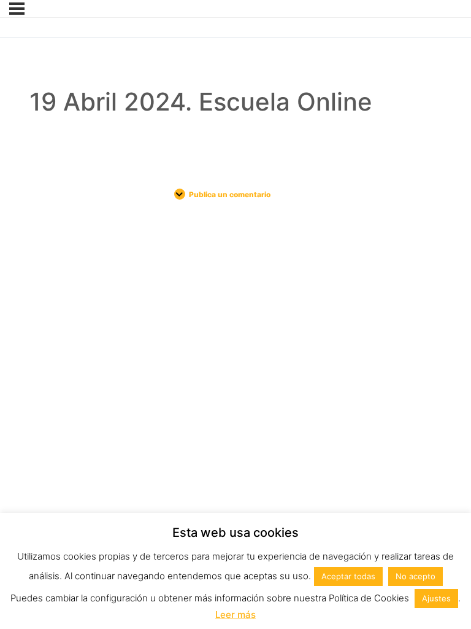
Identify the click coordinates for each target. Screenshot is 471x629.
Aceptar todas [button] (348, 576)
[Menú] (17, 8)
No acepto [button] (415, 576)
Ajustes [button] (436, 598)
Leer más (235, 614)
